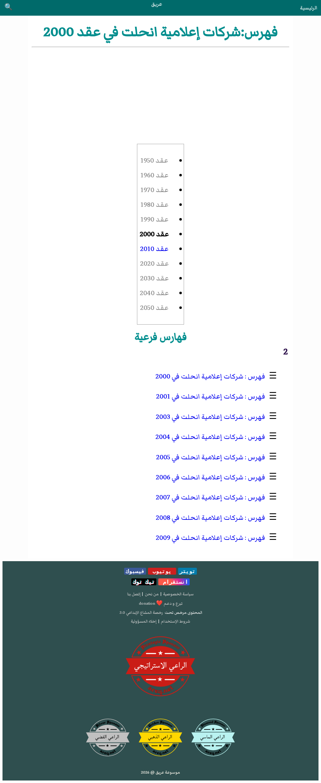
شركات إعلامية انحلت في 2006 (199, 477)
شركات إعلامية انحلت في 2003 (199, 417)
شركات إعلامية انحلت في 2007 (199, 497)
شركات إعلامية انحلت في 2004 (199, 437)
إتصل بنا (133, 594)
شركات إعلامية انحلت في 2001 (199, 396)
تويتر (187, 571)
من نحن (152, 594)
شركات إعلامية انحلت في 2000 (199, 376)
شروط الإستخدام (175, 621)
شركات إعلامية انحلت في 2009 (199, 538)
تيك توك (144, 582)
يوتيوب (162, 571)
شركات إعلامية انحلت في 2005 (199, 457)
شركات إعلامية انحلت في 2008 (199, 518)
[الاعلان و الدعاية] (160, 666)
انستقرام (174, 582)
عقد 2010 (154, 249)
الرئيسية (308, 8)
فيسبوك (135, 571)
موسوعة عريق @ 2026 (160, 772)
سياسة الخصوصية (178, 594)
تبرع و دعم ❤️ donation (160, 603)
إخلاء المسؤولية (143, 621)
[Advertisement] (160, 95)
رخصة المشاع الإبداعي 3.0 (141, 612)
